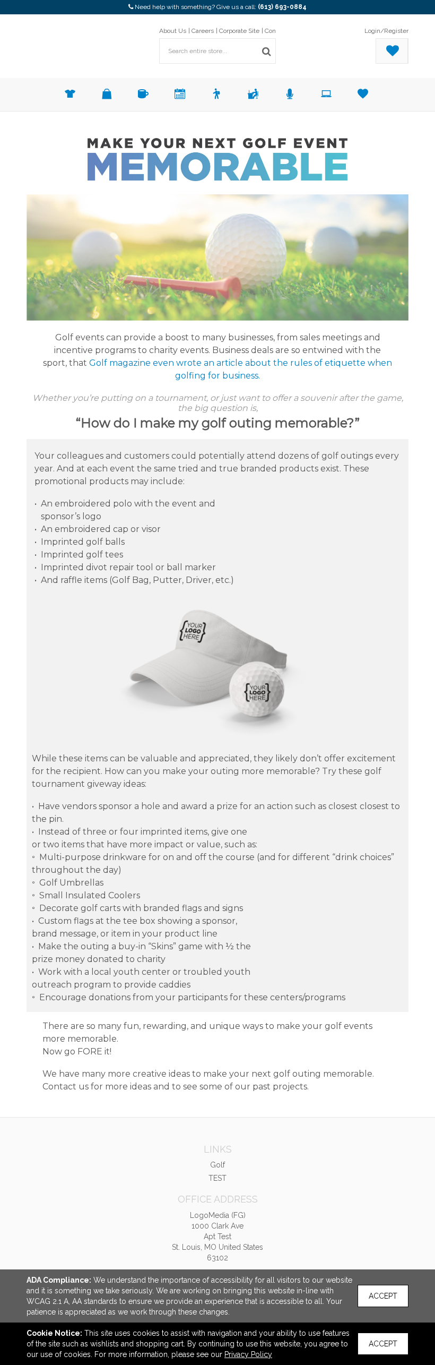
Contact (275, 31)
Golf (217, 1165)
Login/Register (386, 31)
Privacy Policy (248, 1354)
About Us (172, 31)
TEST (217, 1178)
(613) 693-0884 (282, 7)
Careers (203, 31)
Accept (383, 1296)
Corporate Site (239, 31)
